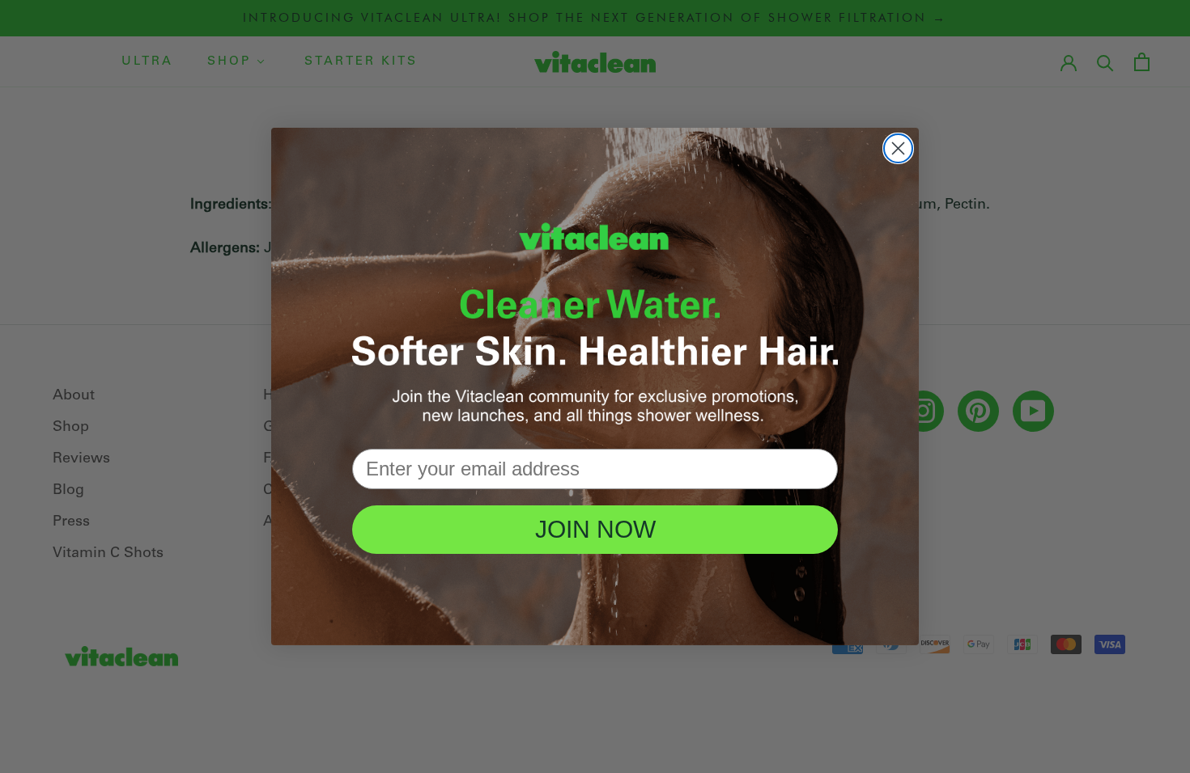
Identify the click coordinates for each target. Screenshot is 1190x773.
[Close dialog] (898, 148)
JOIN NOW (595, 529)
